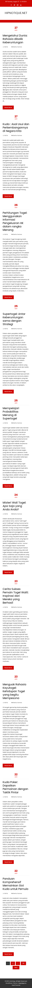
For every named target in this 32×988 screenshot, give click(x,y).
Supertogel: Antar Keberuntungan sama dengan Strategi (14, 319)
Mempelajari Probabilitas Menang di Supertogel (11, 413)
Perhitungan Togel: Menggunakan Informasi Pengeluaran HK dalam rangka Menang (15, 221)
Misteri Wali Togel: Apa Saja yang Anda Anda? (14, 506)
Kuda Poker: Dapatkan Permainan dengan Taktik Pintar (15, 787)
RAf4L (6, 47)
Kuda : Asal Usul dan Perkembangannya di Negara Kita (16, 127)
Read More (8, 107)
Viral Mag (21, 983)
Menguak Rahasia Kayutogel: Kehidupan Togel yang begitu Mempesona (14, 691)
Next (16, 968)
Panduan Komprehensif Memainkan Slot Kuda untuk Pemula (15, 884)
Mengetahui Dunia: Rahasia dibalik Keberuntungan (15, 39)
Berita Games (17, 47)
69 (23, 963)
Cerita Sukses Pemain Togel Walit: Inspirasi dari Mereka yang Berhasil (15, 596)
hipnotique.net (16, 13)
